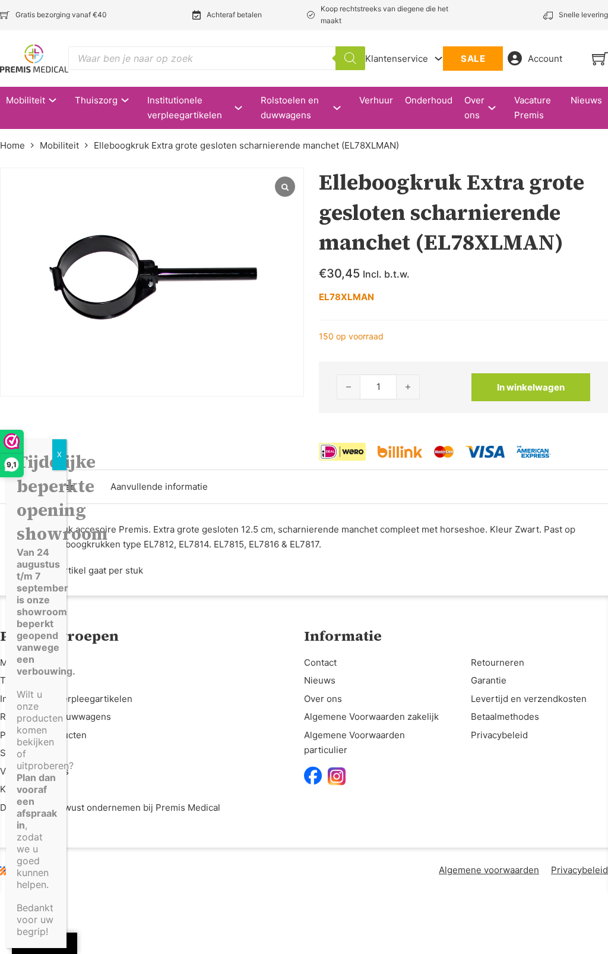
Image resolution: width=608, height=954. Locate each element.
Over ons (474, 108)
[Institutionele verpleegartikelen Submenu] (244, 107)
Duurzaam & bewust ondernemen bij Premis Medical (110, 807)
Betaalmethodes (505, 716)
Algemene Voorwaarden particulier (354, 742)
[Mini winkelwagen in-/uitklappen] (600, 59)
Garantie (488, 680)
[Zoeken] (350, 58)
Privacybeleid (499, 735)
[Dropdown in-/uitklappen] (438, 58)
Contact (320, 662)
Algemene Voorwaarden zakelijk (371, 716)
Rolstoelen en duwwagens (290, 108)
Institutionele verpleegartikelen (184, 108)
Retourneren (497, 662)
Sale (9, 752)
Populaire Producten (43, 735)
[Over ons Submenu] (497, 107)
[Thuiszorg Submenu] (131, 100)
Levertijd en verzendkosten (529, 698)
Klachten (18, 789)
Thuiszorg (96, 100)
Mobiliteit (25, 100)
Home (12, 145)
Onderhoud (428, 100)
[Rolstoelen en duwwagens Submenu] (342, 107)
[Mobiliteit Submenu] (58, 100)
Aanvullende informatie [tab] (159, 486)
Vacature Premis (532, 108)
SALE (473, 58)
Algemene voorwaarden (489, 870)
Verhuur (376, 100)
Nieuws (586, 100)
